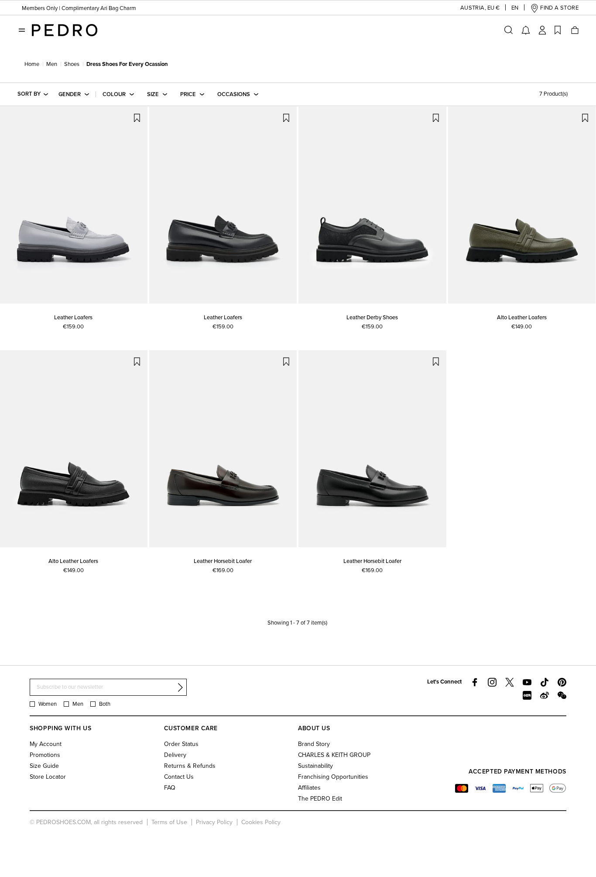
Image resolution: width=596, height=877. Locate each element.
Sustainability (315, 766)
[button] (473, 8)
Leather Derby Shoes (372, 317)
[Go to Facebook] (474, 682)
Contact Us (179, 776)
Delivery (175, 755)
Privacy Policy (214, 822)
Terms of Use (169, 822)
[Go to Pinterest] (562, 682)
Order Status (181, 744)
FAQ (169, 787)
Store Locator (48, 776)
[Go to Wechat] (562, 695)
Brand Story (314, 744)
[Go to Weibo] (544, 695)
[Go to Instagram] (492, 682)
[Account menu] (542, 30)
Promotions (45, 755)
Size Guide (44, 766)
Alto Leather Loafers (522, 317)
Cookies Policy (261, 822)
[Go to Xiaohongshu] (527, 695)
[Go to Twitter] (509, 682)
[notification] (526, 30)
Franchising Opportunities (333, 776)
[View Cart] (574, 30)
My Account (46, 744)
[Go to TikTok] (544, 682)
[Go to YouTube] (527, 682)
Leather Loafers (73, 317)
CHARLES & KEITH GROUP (334, 755)
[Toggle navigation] (22, 30)
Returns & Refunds (190, 766)
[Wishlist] (557, 30)
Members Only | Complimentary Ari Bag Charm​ (79, 8)
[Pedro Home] (64, 29)
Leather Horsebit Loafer (223, 561)
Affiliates (309, 787)
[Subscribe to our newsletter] (180, 687)
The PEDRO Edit (320, 798)
